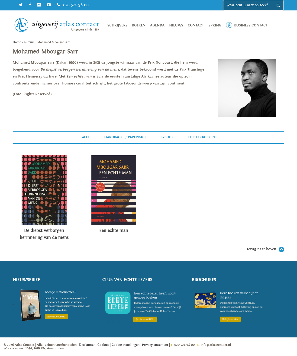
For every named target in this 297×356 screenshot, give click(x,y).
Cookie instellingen (125, 345)
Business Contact (251, 25)
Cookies (103, 345)
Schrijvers (117, 25)
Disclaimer (87, 345)
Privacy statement (155, 345)
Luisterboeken (201, 137)
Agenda (157, 25)
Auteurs (29, 42)
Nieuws (176, 25)
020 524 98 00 (75, 5)
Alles (86, 137)
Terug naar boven (261, 249)
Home (17, 42)
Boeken (138, 25)
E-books (168, 137)
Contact (196, 25)
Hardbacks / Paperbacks (126, 137)
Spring (215, 25)
